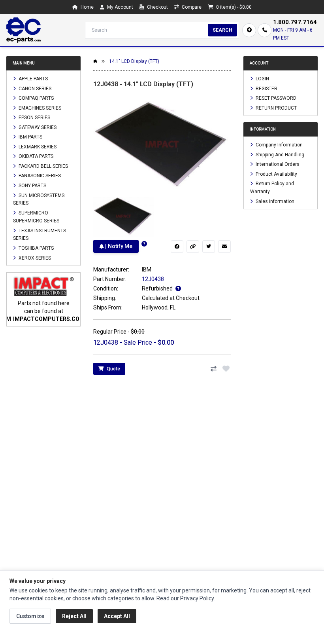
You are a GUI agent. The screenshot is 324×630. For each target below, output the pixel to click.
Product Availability (275, 173)
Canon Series (34, 88)
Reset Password (275, 98)
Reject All (74, 616)
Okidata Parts (35, 156)
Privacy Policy (197, 598)
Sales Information (274, 201)
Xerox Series (34, 257)
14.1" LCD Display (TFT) (134, 61)
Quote (112, 369)
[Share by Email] (224, 246)
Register (265, 88)
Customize (30, 616)
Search (222, 30)
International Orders (277, 164)
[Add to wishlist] (226, 369)
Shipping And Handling (279, 154)
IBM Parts (29, 137)
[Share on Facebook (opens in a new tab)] (177, 246)
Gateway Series (37, 127)
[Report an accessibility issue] (249, 30)
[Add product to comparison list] (213, 369)
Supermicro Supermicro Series (36, 217)
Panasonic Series (39, 175)
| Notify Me (118, 246)
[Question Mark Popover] (144, 244)
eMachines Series (39, 107)
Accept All (117, 616)
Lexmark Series (37, 146)
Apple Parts (32, 79)
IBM (146, 269)
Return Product (275, 107)
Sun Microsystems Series (38, 199)
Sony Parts (31, 185)
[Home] (23, 30)
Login (261, 79)
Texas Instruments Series (39, 234)
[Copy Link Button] (192, 246)
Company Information (278, 145)
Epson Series (33, 117)
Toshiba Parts (35, 248)
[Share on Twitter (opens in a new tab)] (208, 246)
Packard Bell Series (42, 166)
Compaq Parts (35, 98)
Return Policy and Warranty (272, 187)
